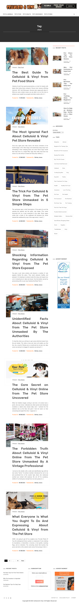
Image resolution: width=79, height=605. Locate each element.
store (55, 225)
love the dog (66, 190)
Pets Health (27, 14)
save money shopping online (61, 220)
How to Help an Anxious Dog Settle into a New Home (68, 112)
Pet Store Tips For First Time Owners (13, 572)
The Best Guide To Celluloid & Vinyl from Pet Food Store (30, 77)
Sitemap (73, 597)
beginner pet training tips (61, 146)
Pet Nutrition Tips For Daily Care (12, 584)
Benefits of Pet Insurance (61, 150)
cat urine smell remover (60, 164)
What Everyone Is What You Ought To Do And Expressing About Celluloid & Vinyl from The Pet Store (30, 525)
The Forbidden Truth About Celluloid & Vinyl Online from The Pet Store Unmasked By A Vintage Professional (30, 457)
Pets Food (18, 14)
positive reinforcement (60, 212)
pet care (56, 194)
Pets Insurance (37, 14)
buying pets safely (59, 155)
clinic (63, 168)
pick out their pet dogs (60, 207)
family (64, 177)
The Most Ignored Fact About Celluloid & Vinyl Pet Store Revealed (30, 136)
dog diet (56, 177)
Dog (68, 172)
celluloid (56, 168)
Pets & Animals (8, 14)
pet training (68, 203)
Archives (55, 130)
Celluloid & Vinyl (43, 586)
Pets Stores (48, 14)
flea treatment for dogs (60, 181)
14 (17, 560)
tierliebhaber (57, 229)
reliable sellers (58, 216)
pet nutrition (68, 198)
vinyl (66, 229)
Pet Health (65, 194)
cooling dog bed (58, 172)
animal (64, 142)
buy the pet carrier (59, 159)
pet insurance (57, 198)
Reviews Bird (69, 216)
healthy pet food (65, 185)
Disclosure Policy (64, 597)
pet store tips (58, 203)
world (55, 233)
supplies (63, 225)
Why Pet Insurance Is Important (68, 69)
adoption (56, 142)
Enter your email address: (39, 579)
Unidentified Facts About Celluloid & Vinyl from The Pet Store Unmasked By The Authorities (30, 327)
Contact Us (54, 597)
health (56, 185)
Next (22, 560)
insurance (56, 190)
